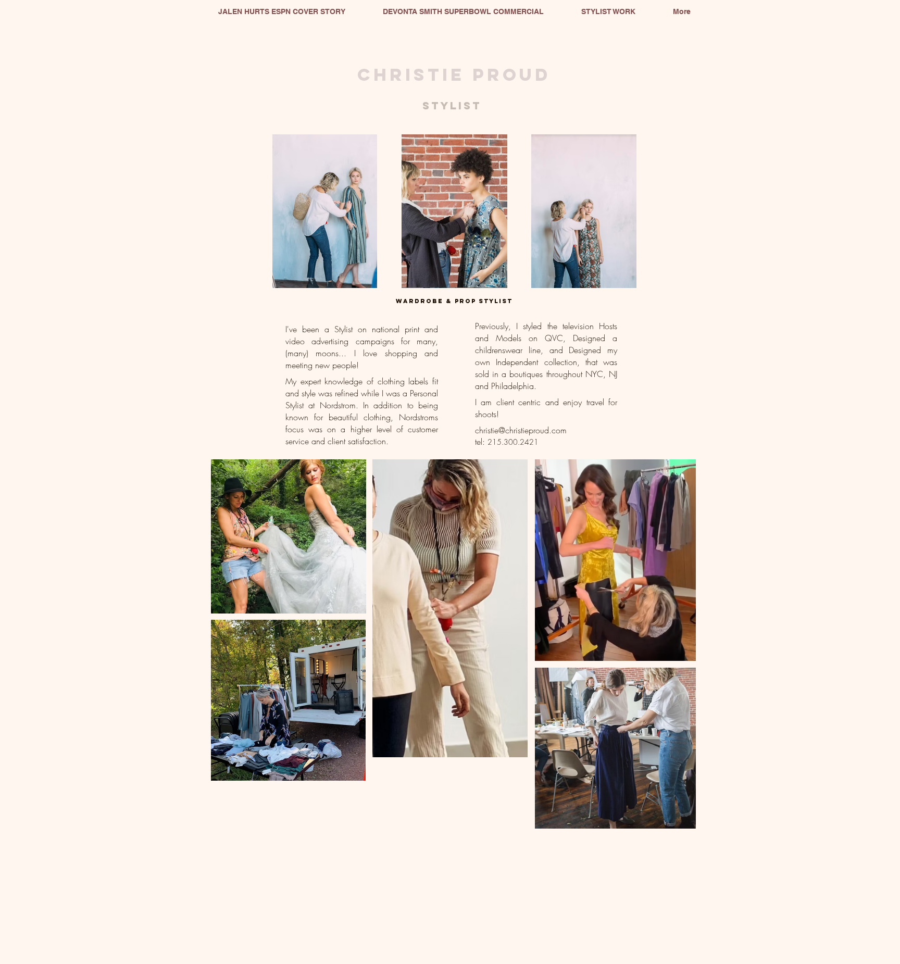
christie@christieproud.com (521, 430)
